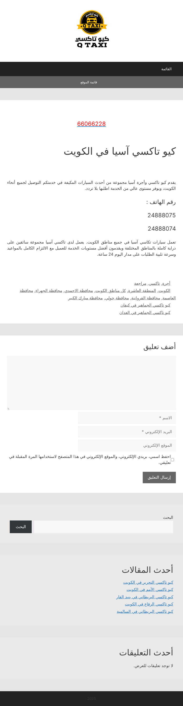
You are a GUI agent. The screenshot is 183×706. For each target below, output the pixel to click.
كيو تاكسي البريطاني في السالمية (145, 611)
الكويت (164, 290)
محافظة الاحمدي (79, 290)
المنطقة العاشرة (142, 290)
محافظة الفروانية (145, 298)
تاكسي (154, 283)
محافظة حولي (117, 298)
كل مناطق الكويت (110, 290)
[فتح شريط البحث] (7, 70)
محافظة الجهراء (49, 290)
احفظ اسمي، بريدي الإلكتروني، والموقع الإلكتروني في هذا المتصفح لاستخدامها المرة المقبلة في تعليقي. (90, 459)
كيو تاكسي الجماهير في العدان (144, 312)
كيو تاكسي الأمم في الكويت (150, 589)
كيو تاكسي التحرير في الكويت (148, 582)
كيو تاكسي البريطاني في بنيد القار (144, 597)
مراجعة (140, 283)
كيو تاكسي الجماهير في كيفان (145, 305)
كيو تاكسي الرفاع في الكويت (149, 604)
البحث (168, 517)
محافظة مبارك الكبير (85, 298)
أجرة (166, 283)
